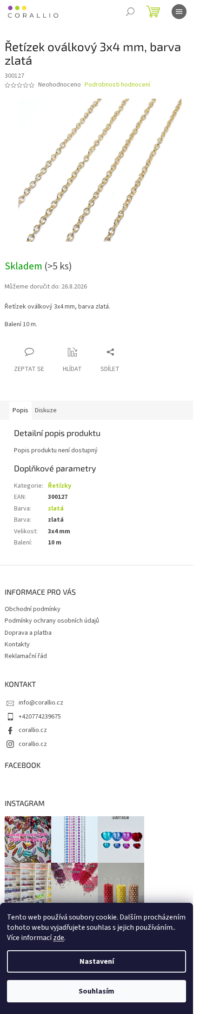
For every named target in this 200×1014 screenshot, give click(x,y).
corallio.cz (33, 730)
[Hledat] (130, 11)
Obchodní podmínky (32, 609)
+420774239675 (40, 716)
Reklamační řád (26, 656)
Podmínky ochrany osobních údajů (52, 620)
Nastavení (97, 961)
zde (58, 938)
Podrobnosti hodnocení (117, 85)
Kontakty (17, 644)
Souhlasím (96, 991)
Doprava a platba (28, 633)
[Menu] (179, 11)
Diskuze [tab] (46, 410)
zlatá (56, 508)
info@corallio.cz (41, 702)
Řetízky (59, 485)
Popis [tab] (20, 410)
